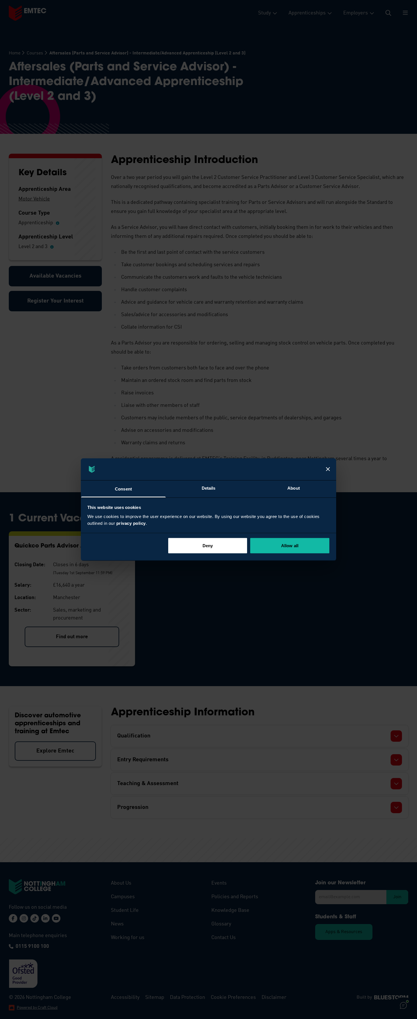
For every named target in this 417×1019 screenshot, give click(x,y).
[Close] (328, 469)
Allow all (289, 545)
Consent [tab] (123, 488)
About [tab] (293, 487)
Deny (208, 545)
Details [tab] (209, 487)
